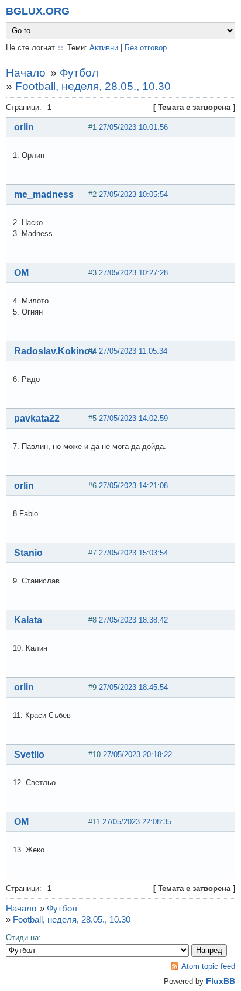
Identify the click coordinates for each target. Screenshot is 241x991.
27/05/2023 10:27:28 (133, 272)
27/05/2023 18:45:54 (133, 687)
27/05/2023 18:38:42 (133, 620)
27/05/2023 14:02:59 (133, 418)
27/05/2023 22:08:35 (136, 821)
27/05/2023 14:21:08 (133, 485)
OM (21, 273)
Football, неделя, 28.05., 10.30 (93, 86)
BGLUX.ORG (38, 11)
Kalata (28, 620)
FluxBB (220, 981)
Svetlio (29, 754)
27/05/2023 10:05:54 (133, 194)
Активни (103, 47)
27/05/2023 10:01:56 (133, 127)
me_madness (44, 194)
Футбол (79, 73)
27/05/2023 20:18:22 (137, 754)
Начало (26, 73)
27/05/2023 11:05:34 (133, 351)
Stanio (28, 553)
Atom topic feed (208, 966)
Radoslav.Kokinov (54, 351)
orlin (24, 127)
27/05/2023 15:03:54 (133, 552)
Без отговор (146, 47)
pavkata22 (37, 418)
